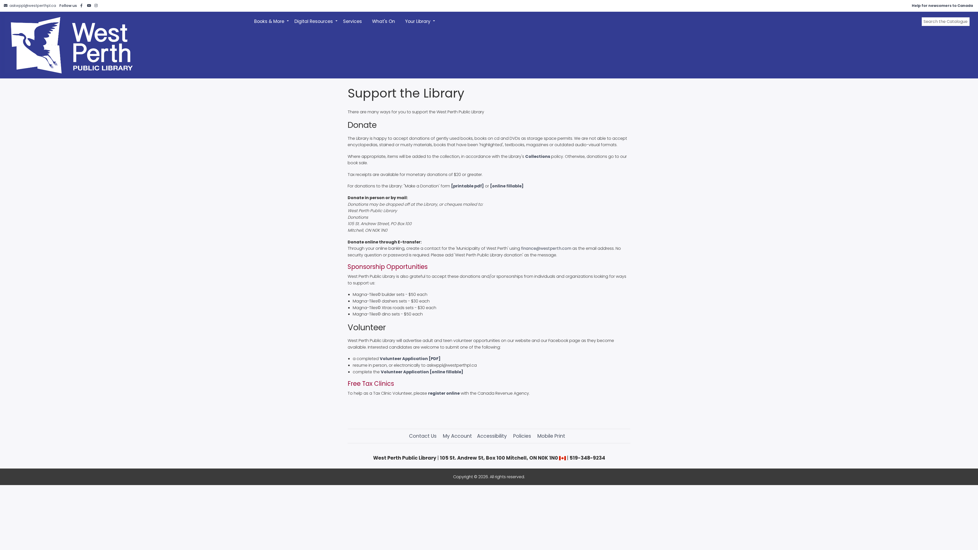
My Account (457, 436)
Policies (522, 436)
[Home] (123, 45)
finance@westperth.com (546, 248)
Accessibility (492, 436)
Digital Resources (316, 24)
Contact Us (423, 436)
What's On (383, 21)
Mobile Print (551, 436)
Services (352, 21)
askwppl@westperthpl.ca (32, 5)
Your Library (420, 24)
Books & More (271, 24)
